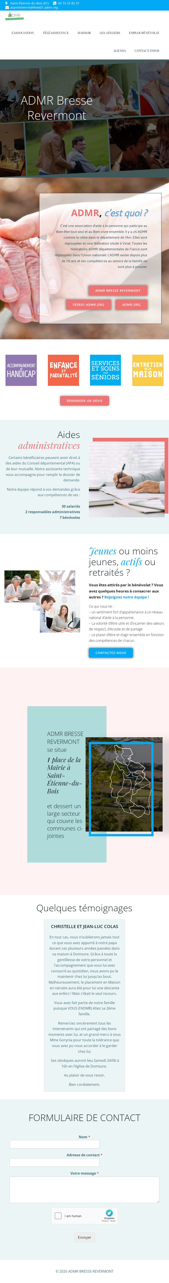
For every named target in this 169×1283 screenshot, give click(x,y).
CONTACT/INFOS (147, 50)
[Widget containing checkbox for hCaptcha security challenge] (84, 1215)
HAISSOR (84, 33)
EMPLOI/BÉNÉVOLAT (144, 33)
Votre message (84, 1173)
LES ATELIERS (110, 33)
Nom (84, 1137)
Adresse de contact (85, 1155)
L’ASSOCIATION (23, 33)
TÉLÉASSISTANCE (56, 33)
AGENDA (119, 50)
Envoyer (84, 1237)
